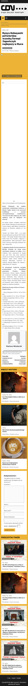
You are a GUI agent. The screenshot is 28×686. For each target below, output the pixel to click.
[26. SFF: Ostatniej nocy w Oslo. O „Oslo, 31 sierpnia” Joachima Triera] (14, 550)
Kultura (10, 394)
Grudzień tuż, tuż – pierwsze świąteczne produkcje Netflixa (7, 360)
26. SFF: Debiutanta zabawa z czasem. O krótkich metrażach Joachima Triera (12, 667)
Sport (7, 30)
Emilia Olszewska (14, 467)
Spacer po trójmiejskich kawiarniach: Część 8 (10, 463)
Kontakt (19, 678)
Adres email (7, 510)
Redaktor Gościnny (15, 434)
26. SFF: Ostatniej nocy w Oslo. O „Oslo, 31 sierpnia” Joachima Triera (13, 565)
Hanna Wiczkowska (15, 401)
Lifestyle (8, 460)
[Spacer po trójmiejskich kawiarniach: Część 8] (14, 448)
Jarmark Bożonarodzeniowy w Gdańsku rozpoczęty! (20, 360)
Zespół (13, 678)
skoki (9, 353)
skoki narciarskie (16, 353)
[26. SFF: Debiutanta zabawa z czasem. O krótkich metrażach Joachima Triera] (14, 650)
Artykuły (4, 30)
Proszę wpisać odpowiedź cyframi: (13, 523)
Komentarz (7, 484)
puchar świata (15, 351)
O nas (8, 678)
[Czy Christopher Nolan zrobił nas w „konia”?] (14, 382)
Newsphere (23, 682)
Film (7, 394)
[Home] (3, 18)
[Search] (26, 18)
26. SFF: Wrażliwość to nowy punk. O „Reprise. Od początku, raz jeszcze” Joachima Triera (13, 632)
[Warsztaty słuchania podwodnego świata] (14, 415)
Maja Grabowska (14, 569)
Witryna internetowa (9, 517)
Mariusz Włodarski (15, 50)
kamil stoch (8, 351)
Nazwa (6, 504)
